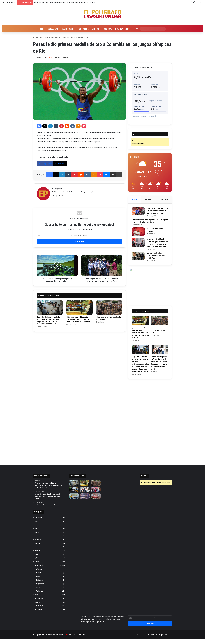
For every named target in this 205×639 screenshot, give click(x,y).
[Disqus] (79, 364)
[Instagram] (62, 195)
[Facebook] (39, 126)
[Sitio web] (53, 195)
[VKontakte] (72, 126)
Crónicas (107, 29)
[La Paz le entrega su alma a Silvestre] (138, 231)
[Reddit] (67, 126)
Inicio (36, 37)
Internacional (39, 547)
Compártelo (46, 163)
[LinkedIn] (50, 126)
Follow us (144, 476)
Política (119, 29)
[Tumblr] (56, 126)
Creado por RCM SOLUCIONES (77, 635)
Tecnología (38, 609)
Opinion (95, 29)
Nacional (37, 554)
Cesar (38, 576)
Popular (134, 199)
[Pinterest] (61, 126)
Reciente (148, 199)
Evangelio (39, 606)
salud (36, 595)
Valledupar (39, 591)
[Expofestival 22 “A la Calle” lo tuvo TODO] (96, 496)
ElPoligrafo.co (58, 188)
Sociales (83, 29)
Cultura (37, 528)
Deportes (37, 532)
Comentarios (163, 199)
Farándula (38, 539)
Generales (38, 543)
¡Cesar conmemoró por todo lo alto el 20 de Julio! (49, 2)
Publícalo (62, 163)
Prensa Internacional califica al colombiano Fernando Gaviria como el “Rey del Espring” (157, 210)
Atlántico (39, 569)
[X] (44, 126)
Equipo (161, 635)
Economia (38, 536)
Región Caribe (68, 29)
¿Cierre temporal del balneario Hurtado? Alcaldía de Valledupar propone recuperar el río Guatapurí (78, 319)
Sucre (38, 587)
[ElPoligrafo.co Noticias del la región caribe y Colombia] (102, 14)
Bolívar (38, 573)
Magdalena (40, 584)
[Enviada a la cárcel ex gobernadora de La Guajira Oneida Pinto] (138, 256)
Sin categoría (39, 598)
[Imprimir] (119, 174)
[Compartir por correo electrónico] (113, 174)
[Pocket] (83, 126)
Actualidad (53, 29)
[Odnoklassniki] (78, 126)
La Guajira (39, 580)
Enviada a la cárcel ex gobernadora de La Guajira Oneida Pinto (156, 255)
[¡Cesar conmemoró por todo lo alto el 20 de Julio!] (109, 307)
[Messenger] (106, 174)
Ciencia (37, 521)
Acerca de (154, 635)
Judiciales (38, 550)
